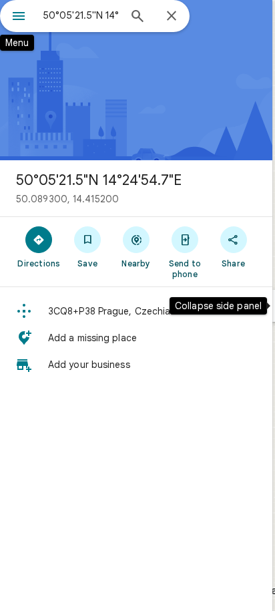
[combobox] (81, 15)
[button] (136, 311)
